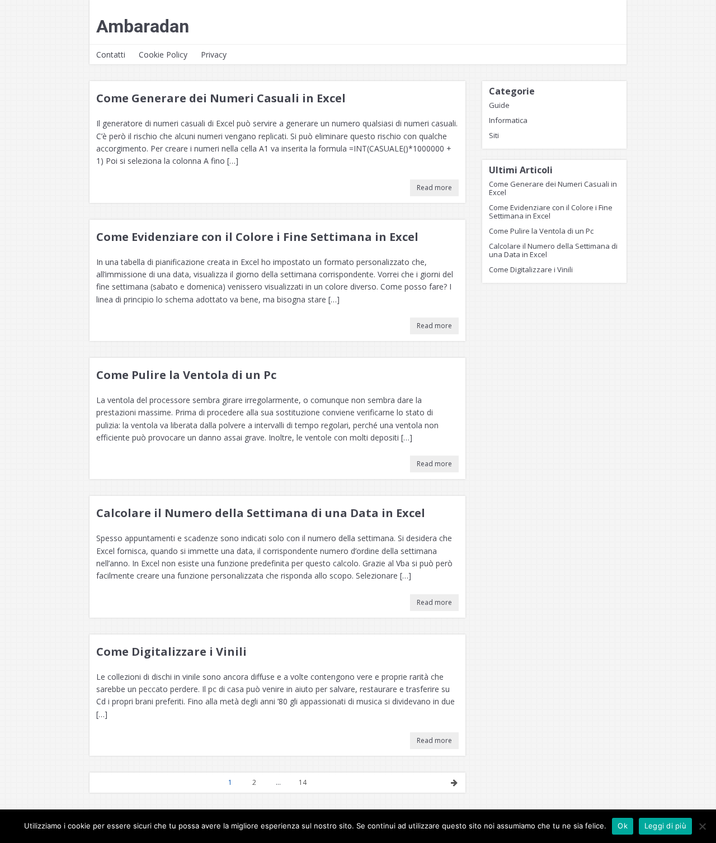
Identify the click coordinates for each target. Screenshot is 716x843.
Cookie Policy (163, 54)
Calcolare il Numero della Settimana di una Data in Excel (260, 512)
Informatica (508, 120)
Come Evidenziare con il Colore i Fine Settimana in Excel (257, 236)
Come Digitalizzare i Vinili (171, 651)
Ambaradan (142, 26)
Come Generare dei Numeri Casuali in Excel (221, 98)
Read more (434, 187)
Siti (494, 135)
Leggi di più (665, 825)
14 (303, 782)
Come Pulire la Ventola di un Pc (186, 374)
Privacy (214, 54)
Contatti (110, 54)
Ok (623, 825)
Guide (499, 105)
